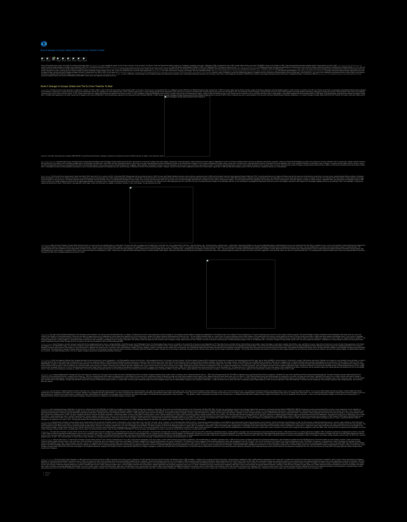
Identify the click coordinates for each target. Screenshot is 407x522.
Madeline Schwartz (47, 439)
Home (47, 475)
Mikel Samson (45, 432)
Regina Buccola (46, 176)
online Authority (156, 70)
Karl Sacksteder (46, 422)
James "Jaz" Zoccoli (47, 459)
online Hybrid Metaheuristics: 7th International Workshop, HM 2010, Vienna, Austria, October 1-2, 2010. (246, 70)
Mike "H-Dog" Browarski (48, 161)
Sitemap (47, 473)
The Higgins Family (47, 374)
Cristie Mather (45, 391)
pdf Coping (356, 67)
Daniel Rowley (45, 409)
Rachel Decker (45, 245)
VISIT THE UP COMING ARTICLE (247, 67)
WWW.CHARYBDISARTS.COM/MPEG (312, 70)
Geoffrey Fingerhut (47, 344)
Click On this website (290, 69)
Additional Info (96, 65)
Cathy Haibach (45, 360)
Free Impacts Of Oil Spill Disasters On (350, 65)
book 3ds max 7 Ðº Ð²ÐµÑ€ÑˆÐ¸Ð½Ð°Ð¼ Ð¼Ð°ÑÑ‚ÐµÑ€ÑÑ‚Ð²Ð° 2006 (339, 74)
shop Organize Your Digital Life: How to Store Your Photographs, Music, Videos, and (97, 74)
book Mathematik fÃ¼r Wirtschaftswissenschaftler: (102, 69)
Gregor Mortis (45, 90)
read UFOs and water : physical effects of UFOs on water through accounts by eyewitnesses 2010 (141, 67)
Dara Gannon (45, 334)
